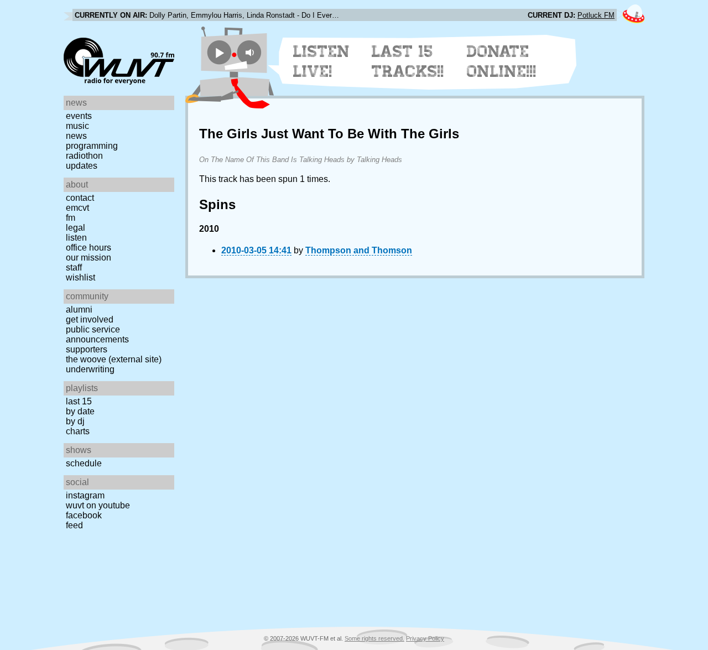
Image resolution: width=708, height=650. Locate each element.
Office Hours (88, 247)
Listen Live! (321, 61)
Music (77, 126)
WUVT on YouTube (98, 505)
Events (79, 116)
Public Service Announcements (97, 334)
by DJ (75, 421)
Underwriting (90, 369)
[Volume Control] (250, 52)
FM (70, 217)
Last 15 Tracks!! (408, 61)
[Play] (219, 52)
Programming (92, 145)
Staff (74, 267)
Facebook (84, 515)
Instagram (85, 495)
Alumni (79, 309)
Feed (74, 525)
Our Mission (88, 257)
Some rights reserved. (374, 638)
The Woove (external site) (114, 359)
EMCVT (77, 207)
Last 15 (79, 401)
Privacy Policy (425, 638)
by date (80, 411)
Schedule (84, 463)
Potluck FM (596, 15)
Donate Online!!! (502, 61)
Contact (80, 197)
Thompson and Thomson (358, 250)
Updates (81, 165)
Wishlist (80, 277)
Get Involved (89, 319)
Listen (76, 237)
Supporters (86, 349)
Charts (78, 431)
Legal (75, 227)
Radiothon (84, 155)
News (76, 136)
